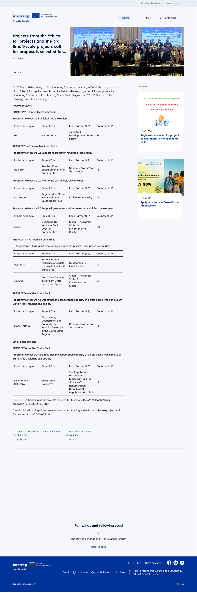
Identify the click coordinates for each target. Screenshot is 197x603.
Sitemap (180, 584)
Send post (74, 435)
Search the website (152, 3)
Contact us (169, 17)
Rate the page (98, 546)
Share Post (22, 435)
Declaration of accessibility (24, 584)
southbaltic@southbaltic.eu (94, 572)
